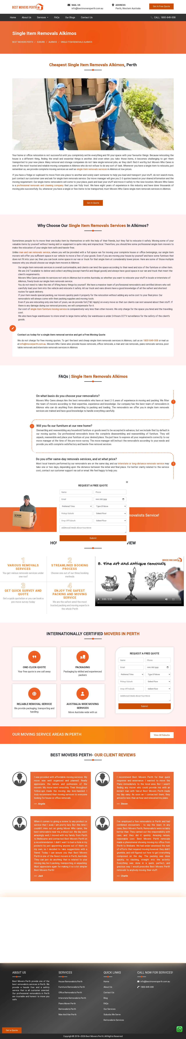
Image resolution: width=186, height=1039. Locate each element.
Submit (93, 538)
